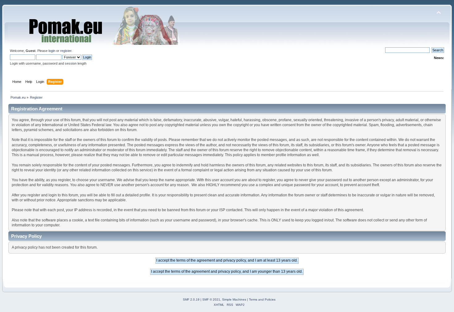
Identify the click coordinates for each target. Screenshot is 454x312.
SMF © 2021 (211, 299)
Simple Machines (234, 299)
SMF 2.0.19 (191, 299)
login (51, 51)
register (65, 51)
